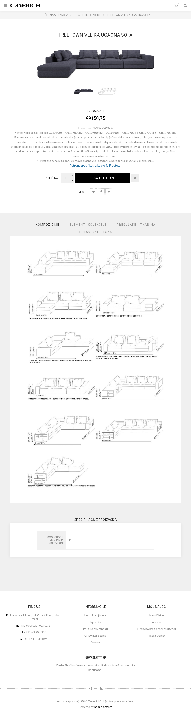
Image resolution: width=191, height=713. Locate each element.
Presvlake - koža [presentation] (95, 232)
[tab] (47, 224)
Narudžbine (156, 615)
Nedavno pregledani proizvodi (156, 628)
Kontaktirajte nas (95, 615)
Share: (83, 191)
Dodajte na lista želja (135, 178)
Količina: (52, 178)
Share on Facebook (101, 191)
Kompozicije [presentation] (47, 224)
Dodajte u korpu (102, 178)
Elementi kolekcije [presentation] (88, 224)
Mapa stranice (156, 635)
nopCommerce (103, 707)
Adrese (156, 622)
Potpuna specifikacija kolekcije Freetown (96, 165)
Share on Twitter (93, 191)
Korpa (178, 4)
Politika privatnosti (95, 628)
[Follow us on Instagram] (90, 688)
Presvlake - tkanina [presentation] (136, 224)
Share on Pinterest (108, 191)
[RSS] (101, 688)
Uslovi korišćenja (95, 635)
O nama (95, 642)
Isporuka (95, 622)
